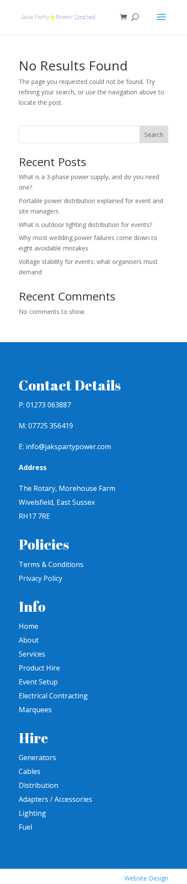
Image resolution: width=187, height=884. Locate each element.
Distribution (38, 785)
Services (32, 654)
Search (154, 134)
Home (28, 626)
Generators (37, 757)
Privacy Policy (40, 578)
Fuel (25, 827)
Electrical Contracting (53, 696)
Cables (29, 771)
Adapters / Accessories (55, 799)
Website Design (146, 878)
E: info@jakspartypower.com (65, 446)
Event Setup (38, 682)
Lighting (32, 813)
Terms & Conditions (51, 564)
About (29, 640)
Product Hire (39, 668)
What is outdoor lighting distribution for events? (85, 224)
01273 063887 (48, 405)
